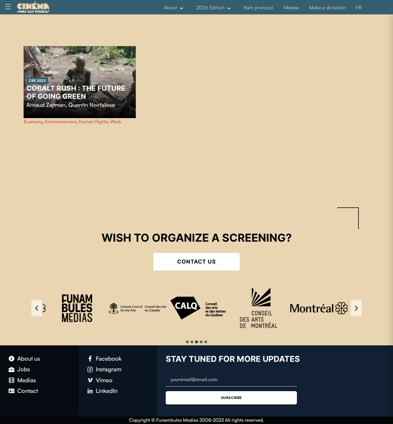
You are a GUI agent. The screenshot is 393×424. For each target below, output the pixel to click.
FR (359, 7)
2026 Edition (210, 7)
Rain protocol (258, 7)
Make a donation (327, 7)
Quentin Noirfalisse (91, 104)
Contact (27, 390)
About (170, 7)
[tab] (187, 341)
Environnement (60, 121)
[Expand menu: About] (182, 8)
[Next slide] (356, 308)
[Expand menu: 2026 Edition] (229, 8)
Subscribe (231, 397)
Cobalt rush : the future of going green (75, 92)
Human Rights (93, 121)
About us (28, 358)
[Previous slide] (36, 308)
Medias (291, 7)
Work (115, 121)
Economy (33, 121)
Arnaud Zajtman (46, 104)
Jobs (23, 369)
